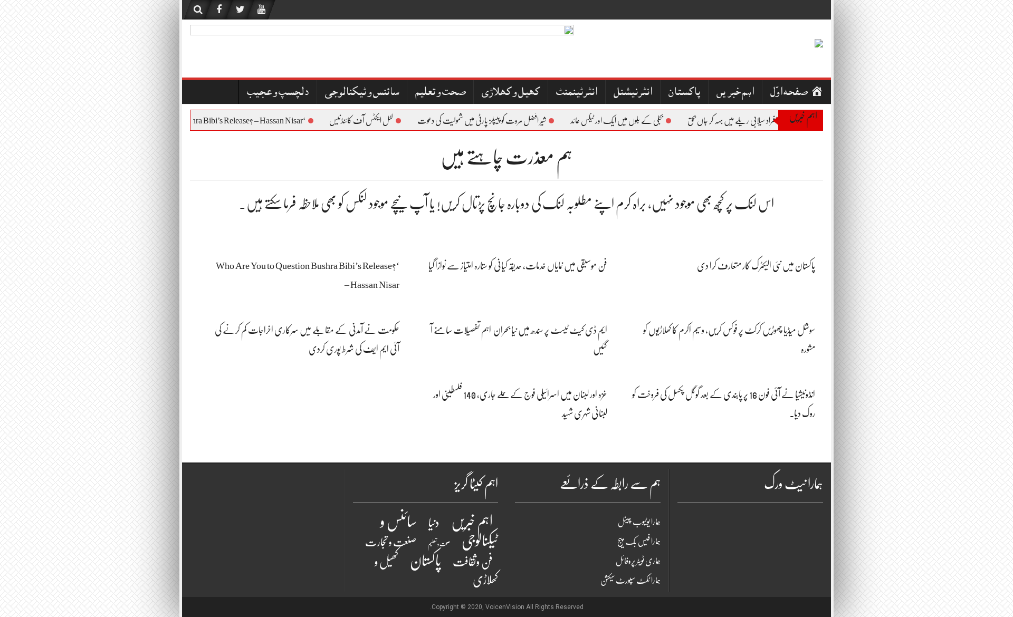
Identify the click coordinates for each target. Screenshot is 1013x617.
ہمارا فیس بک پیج (639, 541)
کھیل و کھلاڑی (511, 93)
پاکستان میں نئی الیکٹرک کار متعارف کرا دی (756, 266)
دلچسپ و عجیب (278, 93)
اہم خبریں (735, 93)
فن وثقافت (473, 562)
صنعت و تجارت (390, 542)
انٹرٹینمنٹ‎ (576, 93)
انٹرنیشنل (633, 93)
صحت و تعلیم (440, 93)
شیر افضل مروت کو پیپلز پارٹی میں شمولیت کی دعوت (489, 120)
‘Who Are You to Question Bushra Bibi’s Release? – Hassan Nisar (207, 120)
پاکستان (684, 93)
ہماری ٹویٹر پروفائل (638, 561)
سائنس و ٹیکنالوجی (362, 93)
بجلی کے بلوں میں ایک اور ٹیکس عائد (624, 120)
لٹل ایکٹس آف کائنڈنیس (369, 120)
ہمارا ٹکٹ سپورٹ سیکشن (630, 580)
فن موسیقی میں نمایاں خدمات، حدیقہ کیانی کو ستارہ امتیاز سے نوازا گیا (517, 266)
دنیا (433, 523)
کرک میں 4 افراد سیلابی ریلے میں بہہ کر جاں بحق (754, 120)
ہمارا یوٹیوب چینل (639, 522)
